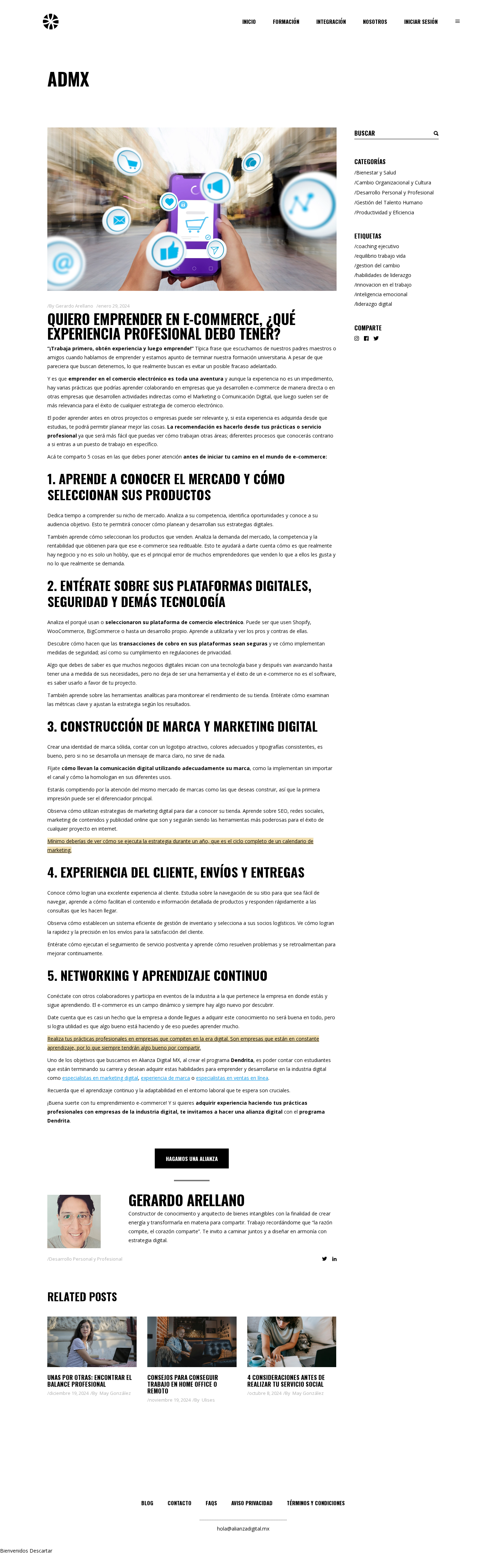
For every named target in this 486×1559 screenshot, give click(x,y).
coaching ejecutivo (377, 246)
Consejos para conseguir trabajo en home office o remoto (182, 1384)
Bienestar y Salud (376, 172)
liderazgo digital (374, 303)
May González (115, 1393)
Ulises (208, 1400)
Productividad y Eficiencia (385, 212)
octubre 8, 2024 (265, 1393)
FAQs (211, 1503)
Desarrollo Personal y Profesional (85, 1259)
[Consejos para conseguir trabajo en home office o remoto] (192, 1342)
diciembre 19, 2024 (69, 1393)
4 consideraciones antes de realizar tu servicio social (286, 1380)
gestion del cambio (378, 265)
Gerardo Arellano (74, 306)
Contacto (179, 1503)
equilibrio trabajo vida (381, 255)
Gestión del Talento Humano (389, 202)
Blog (147, 1503)
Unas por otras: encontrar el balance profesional (89, 1380)
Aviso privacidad (252, 1503)
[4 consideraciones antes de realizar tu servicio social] (292, 1342)
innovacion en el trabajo (384, 284)
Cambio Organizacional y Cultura (393, 182)
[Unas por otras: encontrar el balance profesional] (92, 1342)
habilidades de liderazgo (383, 275)
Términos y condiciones (316, 1503)
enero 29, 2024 (114, 306)
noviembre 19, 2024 (170, 1400)
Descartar (41, 1550)
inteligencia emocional (381, 294)
